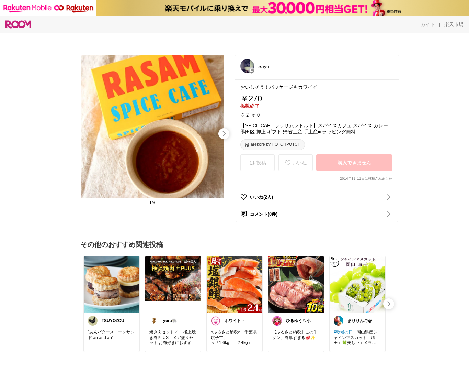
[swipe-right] (223, 133)
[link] (111, 284)
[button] (247, 66)
